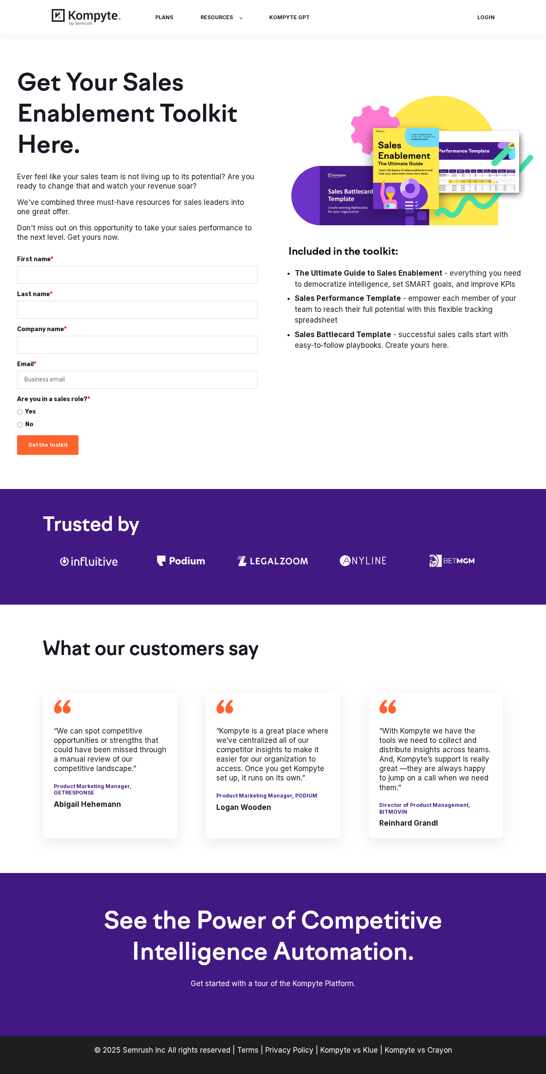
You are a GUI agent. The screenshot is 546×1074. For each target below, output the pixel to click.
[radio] (137, 412)
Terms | (250, 1050)
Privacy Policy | (292, 1050)
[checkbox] (137, 418)
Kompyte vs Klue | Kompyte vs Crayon (386, 1050)
